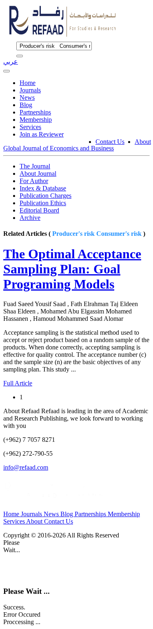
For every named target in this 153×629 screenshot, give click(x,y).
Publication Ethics (43, 202)
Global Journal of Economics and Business (58, 148)
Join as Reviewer (42, 134)
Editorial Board (39, 210)
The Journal (35, 166)
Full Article (17, 383)
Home (27, 82)
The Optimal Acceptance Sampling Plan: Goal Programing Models (72, 268)
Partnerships (35, 112)
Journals (30, 90)
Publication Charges (45, 195)
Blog (26, 104)
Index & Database (43, 188)
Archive (30, 217)
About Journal (38, 173)
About (143, 141)
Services (30, 126)
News (27, 97)
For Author (34, 180)
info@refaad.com (25, 467)
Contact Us (109, 141)
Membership (36, 119)
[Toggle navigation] (6, 71)
